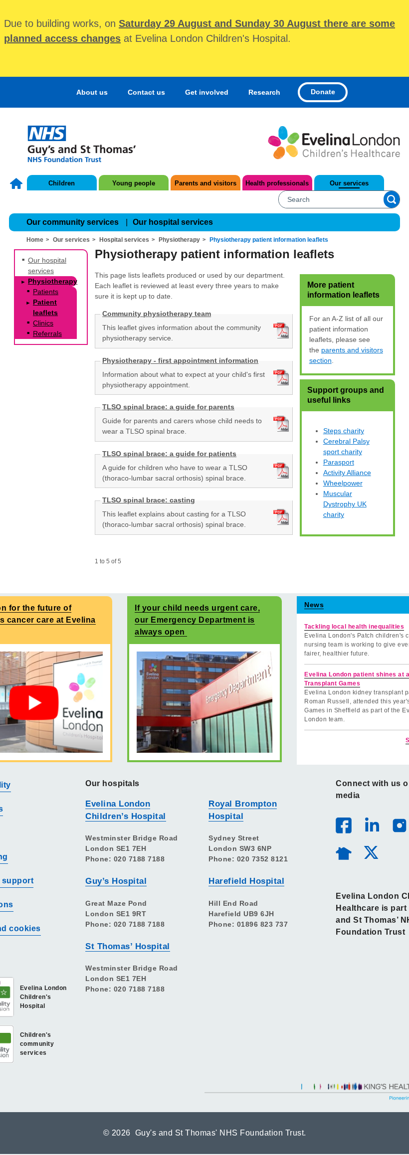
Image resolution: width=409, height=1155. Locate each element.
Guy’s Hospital (116, 881)
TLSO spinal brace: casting (148, 500)
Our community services (72, 222)
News (314, 605)
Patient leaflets (45, 307)
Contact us (146, 92)
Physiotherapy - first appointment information (180, 360)
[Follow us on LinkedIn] (371, 825)
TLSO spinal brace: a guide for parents (168, 407)
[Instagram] (399, 825)
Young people (133, 183)
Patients (45, 292)
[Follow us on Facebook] (344, 825)
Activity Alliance (347, 473)
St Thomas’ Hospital (127, 946)
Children (61, 183)
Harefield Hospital (246, 881)
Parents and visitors (205, 183)
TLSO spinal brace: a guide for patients (169, 454)
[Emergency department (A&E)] (204, 701)
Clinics (43, 323)
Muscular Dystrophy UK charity (345, 504)
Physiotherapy (179, 239)
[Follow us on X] (370, 851)
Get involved (206, 92)
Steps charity (343, 431)
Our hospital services (173, 222)
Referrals (47, 333)
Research (264, 92)
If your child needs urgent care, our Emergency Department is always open (197, 620)
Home (17, 183)
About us (92, 92)
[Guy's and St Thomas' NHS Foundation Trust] (75, 142)
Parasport (338, 462)
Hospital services (124, 239)
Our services (349, 183)
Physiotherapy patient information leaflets (268, 239)
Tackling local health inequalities (354, 626)
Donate (323, 92)
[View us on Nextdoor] (343, 851)
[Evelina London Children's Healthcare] (334, 142)
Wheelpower (343, 483)
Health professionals (277, 183)
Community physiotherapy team (156, 314)
